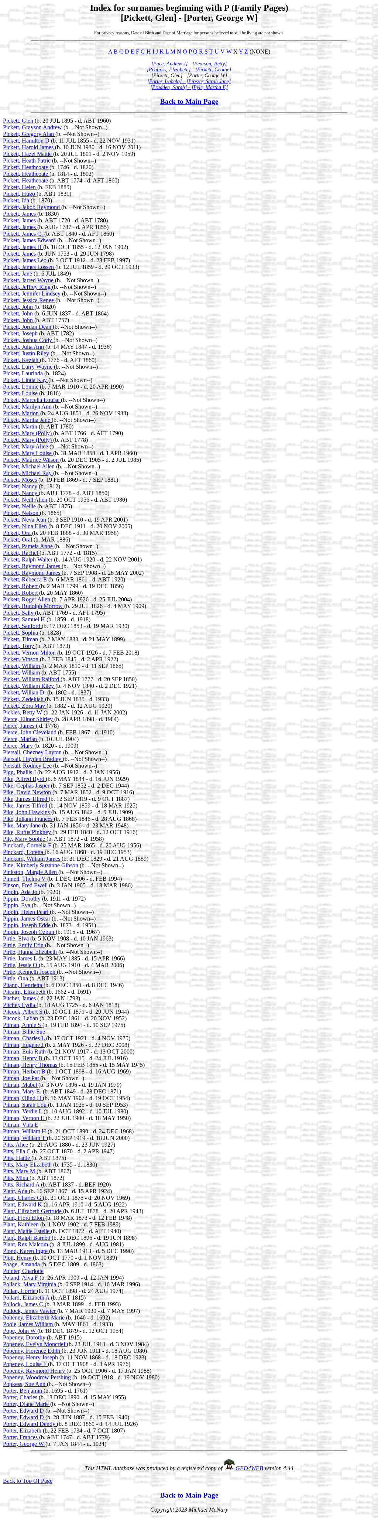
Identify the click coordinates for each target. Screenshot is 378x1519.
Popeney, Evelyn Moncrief (35, 1344)
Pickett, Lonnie (21, 386)
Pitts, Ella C (17, 1151)
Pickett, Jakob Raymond (32, 207)
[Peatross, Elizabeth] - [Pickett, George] (189, 69)
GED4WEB (249, 1468)
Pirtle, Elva (16, 938)
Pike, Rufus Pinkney (27, 832)
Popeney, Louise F (25, 1364)
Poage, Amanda (22, 1264)
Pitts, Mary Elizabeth (28, 1164)
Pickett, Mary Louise (28, 453)
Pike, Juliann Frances (28, 819)
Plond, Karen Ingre (26, 1251)
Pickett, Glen (19, 120)
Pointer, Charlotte (23, 1271)
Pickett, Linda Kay (25, 380)
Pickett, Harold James (29, 147)
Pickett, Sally (19, 613)
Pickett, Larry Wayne (28, 366)
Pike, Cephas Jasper (27, 785)
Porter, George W (24, 1444)
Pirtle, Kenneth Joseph (30, 972)
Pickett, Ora (17, 533)
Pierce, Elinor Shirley (28, 719)
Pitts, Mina (16, 1178)
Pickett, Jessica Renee (29, 300)
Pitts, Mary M (20, 1171)
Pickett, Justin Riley (27, 353)
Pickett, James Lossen (29, 267)
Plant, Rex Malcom (26, 1244)
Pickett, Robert (21, 586)
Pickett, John (18, 307)
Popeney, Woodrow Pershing (37, 1377)
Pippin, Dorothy (22, 898)
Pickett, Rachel (21, 553)
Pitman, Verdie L (23, 1111)
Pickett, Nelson (21, 513)
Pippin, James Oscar (27, 918)
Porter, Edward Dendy (30, 1424)
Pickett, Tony (19, 646)
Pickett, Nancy (21, 486)
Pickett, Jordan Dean (28, 327)
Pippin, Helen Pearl (26, 912)
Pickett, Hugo (20, 194)
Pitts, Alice (16, 1144)
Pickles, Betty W (23, 712)
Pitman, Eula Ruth (25, 1051)
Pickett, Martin (21, 426)
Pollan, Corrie (20, 1291)
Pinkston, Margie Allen (30, 872)
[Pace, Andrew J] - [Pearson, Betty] (189, 63)
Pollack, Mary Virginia (30, 1284)
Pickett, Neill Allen (26, 499)
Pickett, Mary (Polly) (28, 433)
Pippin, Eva (17, 905)
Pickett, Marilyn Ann (28, 406)
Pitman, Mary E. (23, 1091)
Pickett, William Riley (29, 686)
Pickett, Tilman (21, 639)
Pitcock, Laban (21, 1018)
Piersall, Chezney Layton (33, 752)
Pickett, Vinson (21, 659)
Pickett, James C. (23, 234)
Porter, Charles (21, 1397)
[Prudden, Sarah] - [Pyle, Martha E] (189, 87)
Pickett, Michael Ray (28, 473)
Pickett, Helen (20, 187)
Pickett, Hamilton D (27, 140)
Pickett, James (20, 214)
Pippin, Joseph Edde (27, 925)
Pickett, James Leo (25, 260)
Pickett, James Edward (30, 240)
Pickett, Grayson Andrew (33, 127)
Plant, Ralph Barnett (27, 1238)
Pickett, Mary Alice (26, 446)
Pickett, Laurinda (23, 373)
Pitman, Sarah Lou (25, 1105)
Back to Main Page (189, 101)
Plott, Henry (18, 1258)
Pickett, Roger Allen (27, 599)
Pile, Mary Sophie (25, 839)
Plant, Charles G (23, 1198)
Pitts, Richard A (22, 1184)
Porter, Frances (21, 1437)
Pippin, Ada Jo (21, 892)
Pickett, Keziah (21, 360)
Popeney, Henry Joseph (31, 1357)
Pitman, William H (25, 1131)
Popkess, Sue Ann (25, 1384)
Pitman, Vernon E (24, 1118)
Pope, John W (20, 1331)
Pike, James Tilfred (26, 799)
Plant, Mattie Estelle (27, 1231)
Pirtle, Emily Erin (24, 945)
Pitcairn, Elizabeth (25, 992)
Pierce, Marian (20, 739)
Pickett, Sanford (22, 626)
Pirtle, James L (20, 958)
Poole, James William (28, 1324)
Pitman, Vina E (20, 1125)
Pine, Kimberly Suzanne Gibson (41, 865)
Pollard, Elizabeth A (27, 1297)
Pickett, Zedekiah (24, 699)
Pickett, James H (23, 247)
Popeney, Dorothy (25, 1337)
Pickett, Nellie (20, 506)
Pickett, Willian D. (25, 692)
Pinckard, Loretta (24, 852)
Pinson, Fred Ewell (26, 885)
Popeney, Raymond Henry (34, 1371)
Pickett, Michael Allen (29, 466)
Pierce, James (19, 726)
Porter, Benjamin (23, 1390)
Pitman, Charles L (24, 1038)
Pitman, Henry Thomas (31, 1065)
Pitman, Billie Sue (24, 1031)
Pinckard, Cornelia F (28, 845)
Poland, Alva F (21, 1277)
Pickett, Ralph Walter (28, 559)
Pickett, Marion (21, 413)
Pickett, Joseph (21, 333)
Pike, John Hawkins (27, 812)
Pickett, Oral (18, 539)
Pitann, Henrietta (23, 985)
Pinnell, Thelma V (25, 878)
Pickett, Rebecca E (25, 579)
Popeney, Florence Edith (32, 1351)
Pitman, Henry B (23, 1058)
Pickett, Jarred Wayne (29, 280)
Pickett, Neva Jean (25, 519)
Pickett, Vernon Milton (30, 652)
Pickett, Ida (17, 200)
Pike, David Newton (27, 792)
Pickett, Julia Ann (24, 347)
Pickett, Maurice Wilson (31, 460)
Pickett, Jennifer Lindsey (32, 293)
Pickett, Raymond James (32, 566)
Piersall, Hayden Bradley (33, 759)
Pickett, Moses (20, 480)
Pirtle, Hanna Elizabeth (30, 952)
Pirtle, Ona (16, 978)
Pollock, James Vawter (30, 1311)
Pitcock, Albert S (23, 1011)
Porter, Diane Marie (26, 1404)
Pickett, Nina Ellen (25, 526)
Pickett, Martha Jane (27, 420)
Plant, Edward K (23, 1204)
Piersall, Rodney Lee (28, 765)
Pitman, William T (25, 1138)
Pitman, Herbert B (25, 1071)
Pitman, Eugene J (24, 1045)
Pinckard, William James (32, 859)
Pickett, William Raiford (32, 679)
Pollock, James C (24, 1304)
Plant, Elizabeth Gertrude (33, 1211)
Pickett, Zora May (25, 706)
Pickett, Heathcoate (26, 167)
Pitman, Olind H (23, 1098)
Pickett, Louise (21, 393)
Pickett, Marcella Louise (32, 400)
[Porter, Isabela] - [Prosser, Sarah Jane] (189, 81)
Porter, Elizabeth (23, 1430)
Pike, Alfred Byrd (24, 779)
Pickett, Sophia (21, 632)
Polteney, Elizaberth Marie (34, 1317)
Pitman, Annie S (22, 1025)
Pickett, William (22, 666)
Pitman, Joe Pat (21, 1078)
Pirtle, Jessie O (21, 965)
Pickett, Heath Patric (27, 160)
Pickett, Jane (18, 273)
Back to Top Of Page (27, 1481)
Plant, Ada (16, 1191)
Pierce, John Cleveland (30, 732)
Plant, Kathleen (21, 1224)
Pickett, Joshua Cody (28, 340)
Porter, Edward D (24, 1410)
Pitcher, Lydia (20, 1005)
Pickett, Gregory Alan (29, 134)
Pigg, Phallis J (20, 772)
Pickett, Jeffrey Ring (27, 287)
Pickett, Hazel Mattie (28, 154)
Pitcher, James (20, 998)
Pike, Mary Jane (22, 825)
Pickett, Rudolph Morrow (33, 606)
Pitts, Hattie (17, 1158)
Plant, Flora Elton (24, 1218)
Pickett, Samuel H (25, 619)
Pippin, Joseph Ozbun (29, 932)
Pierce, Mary (18, 746)
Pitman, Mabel (20, 1085)
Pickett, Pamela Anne (28, 546)
